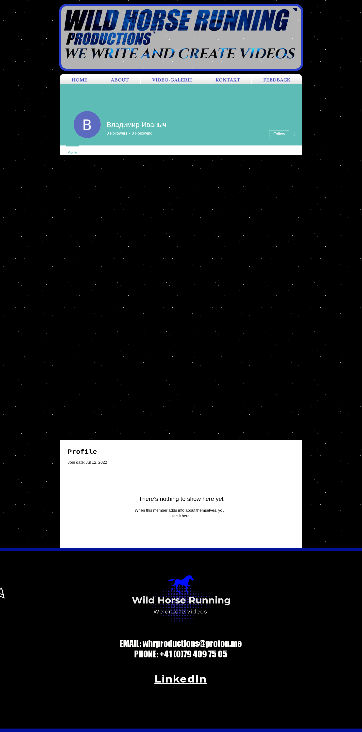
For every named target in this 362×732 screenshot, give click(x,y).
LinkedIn (180, 679)
